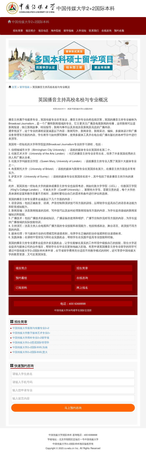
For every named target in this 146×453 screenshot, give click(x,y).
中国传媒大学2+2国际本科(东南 (30, 347)
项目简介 (31, 30)
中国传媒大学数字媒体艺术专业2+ (31, 332)
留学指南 (69, 30)
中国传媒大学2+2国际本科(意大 (30, 352)
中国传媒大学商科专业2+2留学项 (30, 337)
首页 (14, 87)
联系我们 (94, 30)
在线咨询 (106, 30)
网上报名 (82, 288)
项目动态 (43, 30)
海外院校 (56, 30)
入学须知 (81, 30)
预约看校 (21, 278)
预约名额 (119, 30)
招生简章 (18, 30)
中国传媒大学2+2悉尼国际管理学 (30, 342)
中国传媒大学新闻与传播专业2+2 (30, 328)
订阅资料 (21, 288)
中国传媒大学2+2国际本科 (30, 21)
